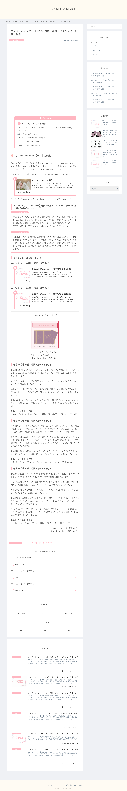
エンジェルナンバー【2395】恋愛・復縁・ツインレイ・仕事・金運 (104, 101)
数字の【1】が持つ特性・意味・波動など (32, 138)
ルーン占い (96, 54)
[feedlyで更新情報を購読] (45, 630)
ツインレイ (28, 543)
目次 (44, 118)
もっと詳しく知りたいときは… (28, 134)
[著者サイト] (21, 630)
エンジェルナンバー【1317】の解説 (34, 124)
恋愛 (46, 543)
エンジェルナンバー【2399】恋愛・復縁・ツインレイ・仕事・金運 (104, 75)
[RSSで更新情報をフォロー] (69, 630)
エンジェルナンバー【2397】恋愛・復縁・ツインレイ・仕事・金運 (104, 88)
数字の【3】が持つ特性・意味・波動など (32, 141)
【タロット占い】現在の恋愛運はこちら (45, 358)
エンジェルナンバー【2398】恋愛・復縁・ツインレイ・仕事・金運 (104, 81)
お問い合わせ (78, 785)
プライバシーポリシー (57, 785)
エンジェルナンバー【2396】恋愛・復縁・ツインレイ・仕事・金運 (104, 94)
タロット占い (96, 50)
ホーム (47, 785)
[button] (120, 27)
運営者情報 (69, 785)
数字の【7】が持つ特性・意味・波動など (32, 145)
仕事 (35, 543)
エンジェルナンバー (16, 543)
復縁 (40, 543)
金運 (51, 543)
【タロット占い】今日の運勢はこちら (65, 528)
